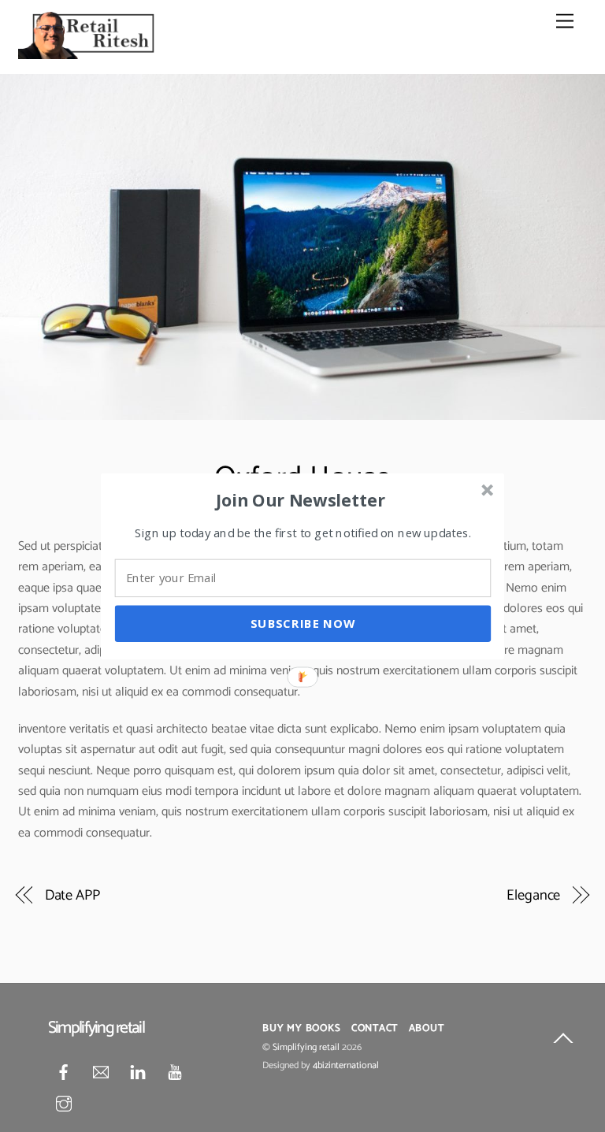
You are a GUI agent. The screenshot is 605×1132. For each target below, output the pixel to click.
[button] (301, 499)
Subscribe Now (303, 623)
